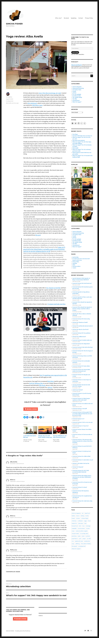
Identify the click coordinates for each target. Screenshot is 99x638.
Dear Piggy (75, 134)
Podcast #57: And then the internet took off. (82, 326)
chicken (78, 518)
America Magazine (76, 86)
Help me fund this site (76, 65)
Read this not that (76, 96)
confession (80, 520)
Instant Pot (74, 523)
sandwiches (87, 541)
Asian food (87, 513)
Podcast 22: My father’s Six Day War (80, 463)
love (83, 525)
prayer (84, 538)
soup (73, 543)
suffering (78, 543)
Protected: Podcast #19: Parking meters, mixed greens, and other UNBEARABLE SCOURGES (81, 477)
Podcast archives (76, 266)
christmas (74, 520)
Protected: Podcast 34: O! (78, 418)
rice (73, 541)
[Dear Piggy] (76, 183)
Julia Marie (51, 381)
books (87, 515)
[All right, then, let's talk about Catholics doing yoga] (87, 183)
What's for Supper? (76, 102)
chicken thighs (84, 518)
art (82, 513)
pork (80, 538)
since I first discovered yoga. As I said (50, 93)
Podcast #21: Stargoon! (77, 467)
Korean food (75, 525)
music (73, 531)
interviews (80, 523)
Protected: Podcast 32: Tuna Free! (80, 426)
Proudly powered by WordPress (22, 631)
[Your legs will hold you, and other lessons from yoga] (60, 430)
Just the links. (75, 257)
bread (73, 518)
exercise (14, 103)
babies (73, 515)
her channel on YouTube (53, 288)
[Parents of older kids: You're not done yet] (87, 172)
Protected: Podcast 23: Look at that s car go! (82, 460)
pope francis (75, 538)
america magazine (76, 513)
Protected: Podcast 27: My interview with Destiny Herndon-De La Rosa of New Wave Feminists (82, 441)
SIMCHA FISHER (14, 23)
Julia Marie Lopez (37, 105)
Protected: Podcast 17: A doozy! (79, 487)
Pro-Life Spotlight (76, 94)
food (89, 520)
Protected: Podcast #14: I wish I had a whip (82, 501)
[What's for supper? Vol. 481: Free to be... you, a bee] (76, 194)
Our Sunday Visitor (76, 89)
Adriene (50, 387)
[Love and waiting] (76, 205)
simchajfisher (9, 97)
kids (85, 523)
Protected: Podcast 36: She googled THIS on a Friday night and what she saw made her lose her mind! (82, 414)
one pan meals (75, 533)
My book (66, 18)
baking (82, 515)
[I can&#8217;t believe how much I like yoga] (30, 430)
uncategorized (81, 546)
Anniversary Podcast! (77, 390)
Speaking (73, 18)
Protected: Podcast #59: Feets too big (81, 319)
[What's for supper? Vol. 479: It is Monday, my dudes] (87, 194)
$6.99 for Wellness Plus (36, 383)
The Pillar (74, 99)
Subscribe (75, 52)
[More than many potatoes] (76, 216)
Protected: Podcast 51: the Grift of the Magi (82, 347)
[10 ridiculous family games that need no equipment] (76, 172)
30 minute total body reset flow (56, 304)
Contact (80, 18)
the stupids (74, 546)
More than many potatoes (78, 140)
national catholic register (82, 531)
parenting (74, 536)
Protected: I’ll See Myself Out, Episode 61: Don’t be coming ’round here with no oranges (82, 309)
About (73, 264)
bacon (77, 515)
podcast (74, 92)
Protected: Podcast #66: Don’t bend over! (82, 283)
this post (38, 235)
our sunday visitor (84, 533)
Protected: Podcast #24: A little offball (81, 456)
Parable (74, 91)
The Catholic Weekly (77, 97)
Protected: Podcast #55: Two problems (81, 333)
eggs (85, 520)
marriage (88, 525)
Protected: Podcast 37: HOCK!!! (79, 408)
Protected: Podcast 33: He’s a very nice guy (82, 422)
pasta (79, 536)
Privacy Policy (89, 18)
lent (80, 525)
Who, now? (58, 18)
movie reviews (81, 528)
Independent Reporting (78, 88)
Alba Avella (42, 385)
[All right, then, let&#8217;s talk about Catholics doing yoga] (45, 430)
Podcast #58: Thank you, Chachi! (79, 322)
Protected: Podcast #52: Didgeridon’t (81, 343)
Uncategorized (9, 101)
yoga (17, 103)
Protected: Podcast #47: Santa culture (81, 366)
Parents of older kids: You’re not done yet (82, 135)
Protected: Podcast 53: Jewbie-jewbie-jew (82, 340)
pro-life (89, 538)
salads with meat (79, 541)
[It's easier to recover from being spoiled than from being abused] (87, 205)
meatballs (74, 528)
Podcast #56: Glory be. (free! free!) (80, 329)
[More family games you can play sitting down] (87, 216)
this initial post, (32, 103)
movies (88, 528)
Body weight (75, 148)
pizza (83, 536)
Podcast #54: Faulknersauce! (79, 336)
